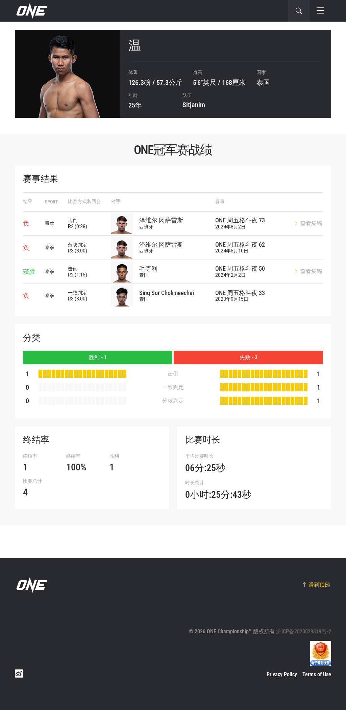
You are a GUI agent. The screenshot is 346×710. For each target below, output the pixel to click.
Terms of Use (316, 674)
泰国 (263, 82)
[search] (299, 11)
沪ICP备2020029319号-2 (303, 631)
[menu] (320, 10)
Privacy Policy (282, 674)
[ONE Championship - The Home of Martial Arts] (31, 11)
